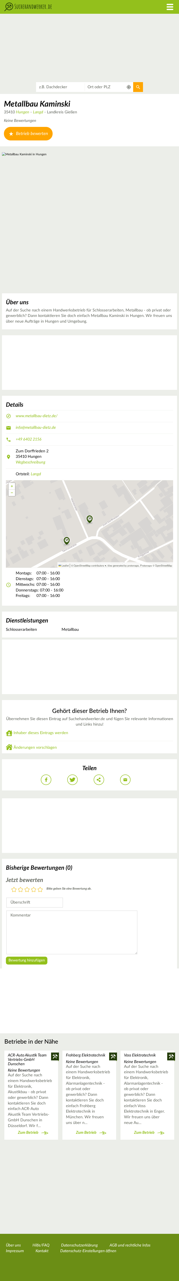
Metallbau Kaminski (37, 104)
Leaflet (65, 565)
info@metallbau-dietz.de (36, 428)
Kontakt (42, 1251)
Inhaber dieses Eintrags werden (41, 733)
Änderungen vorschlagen (35, 748)
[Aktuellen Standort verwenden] (128, 87)
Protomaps (146, 565)
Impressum (15, 1251)
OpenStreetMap (163, 565)
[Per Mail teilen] (125, 780)
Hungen (22, 112)
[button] (89, 519)
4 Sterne (33, 890)
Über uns (13, 1245)
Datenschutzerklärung (79, 1245)
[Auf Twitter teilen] (72, 780)
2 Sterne (20, 890)
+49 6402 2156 (28, 439)
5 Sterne (40, 890)
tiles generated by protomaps (123, 565)
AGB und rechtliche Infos (130, 1245)
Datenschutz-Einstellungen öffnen (88, 1251)
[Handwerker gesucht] (67, 7)
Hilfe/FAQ (41, 1245)
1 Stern (13, 890)
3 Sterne (27, 890)
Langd (38, 112)
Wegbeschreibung (30, 462)
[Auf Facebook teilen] (46, 780)
